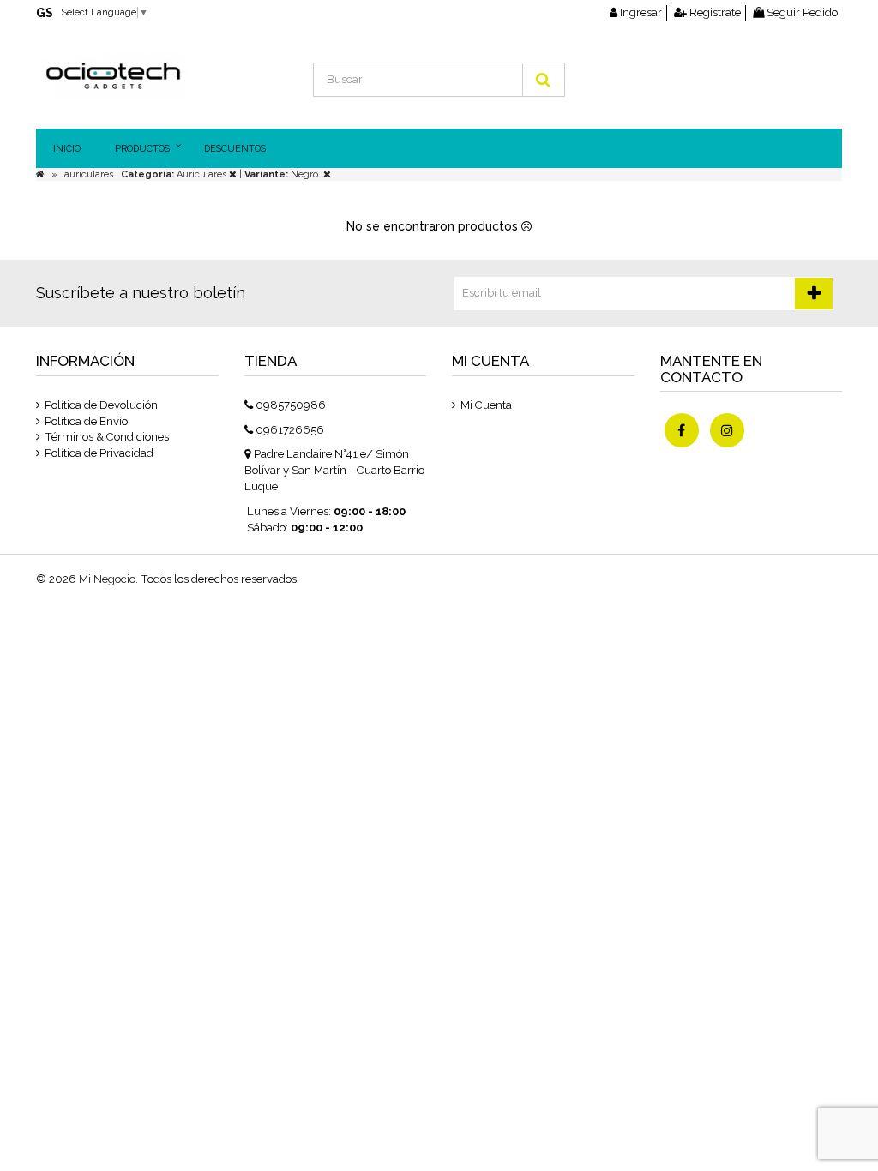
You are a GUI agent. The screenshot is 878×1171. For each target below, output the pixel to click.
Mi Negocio (107, 579)
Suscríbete (814, 293)
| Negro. (281, 174)
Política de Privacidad (99, 453)
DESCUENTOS (235, 148)
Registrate (714, 12)
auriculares (90, 174)
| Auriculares (172, 174)
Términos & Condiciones (107, 436)
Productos (142, 148)
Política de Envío (86, 421)
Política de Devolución (101, 405)
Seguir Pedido (801, 12)
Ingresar (639, 12)
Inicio (67, 148)
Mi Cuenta (486, 405)
